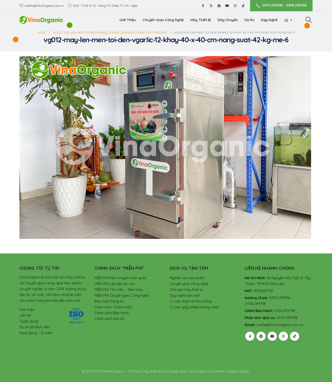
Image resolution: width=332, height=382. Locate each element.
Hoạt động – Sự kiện (35, 333)
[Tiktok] (243, 5)
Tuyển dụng (28, 321)
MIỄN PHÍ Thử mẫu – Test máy (118, 289)
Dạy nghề (269, 19)
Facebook (249, 336)
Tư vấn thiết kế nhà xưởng (191, 301)
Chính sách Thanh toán (113, 307)
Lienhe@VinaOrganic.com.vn (44, 6)
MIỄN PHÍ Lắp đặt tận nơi (114, 284)
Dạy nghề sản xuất (185, 295)
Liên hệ (25, 315)
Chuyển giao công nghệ (189, 284)
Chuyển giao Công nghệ (163, 19)
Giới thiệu (127, 19)
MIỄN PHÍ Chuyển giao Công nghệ (122, 295)
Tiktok (294, 336)
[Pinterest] (219, 5)
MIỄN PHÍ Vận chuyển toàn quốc (121, 278)
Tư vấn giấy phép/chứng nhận (194, 307)
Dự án (249, 19)
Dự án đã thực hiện (34, 327)
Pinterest (261, 336)
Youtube (272, 336)
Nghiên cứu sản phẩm (187, 278)
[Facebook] (203, 5)
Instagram (283, 336)
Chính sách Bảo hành (112, 313)
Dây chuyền (228, 19)
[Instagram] (235, 5)
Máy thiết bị (200, 19)
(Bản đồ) (277, 284)
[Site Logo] (41, 20)
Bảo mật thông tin (109, 301)
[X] (211, 5)
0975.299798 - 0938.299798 (284, 5)
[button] (309, 20)
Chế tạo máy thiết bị (186, 289)
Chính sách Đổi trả (109, 319)
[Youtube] (227, 5)
